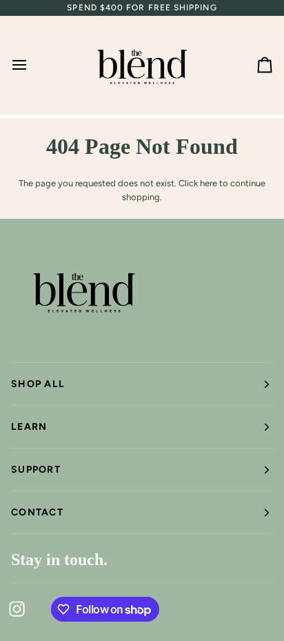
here (208, 183)
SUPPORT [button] (36, 469)
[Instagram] (17, 609)
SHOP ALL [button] (38, 384)
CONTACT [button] (37, 512)
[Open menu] (31, 65)
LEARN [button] (29, 427)
